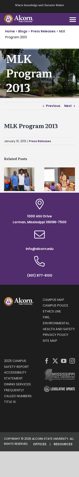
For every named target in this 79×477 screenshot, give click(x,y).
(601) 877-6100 (39, 275)
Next (68, 105)
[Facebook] (46, 361)
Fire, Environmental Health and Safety (59, 323)
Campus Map (53, 299)
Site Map (50, 340)
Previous (53, 105)
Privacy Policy (55, 334)
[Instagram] (72, 361)
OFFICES (39, 444)
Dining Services (17, 384)
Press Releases (40, 141)
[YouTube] (63, 361)
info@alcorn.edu (39, 248)
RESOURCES (63, 444)
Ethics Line (52, 311)
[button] (7, 179)
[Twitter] (55, 361)
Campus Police (55, 305)
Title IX (10, 401)
